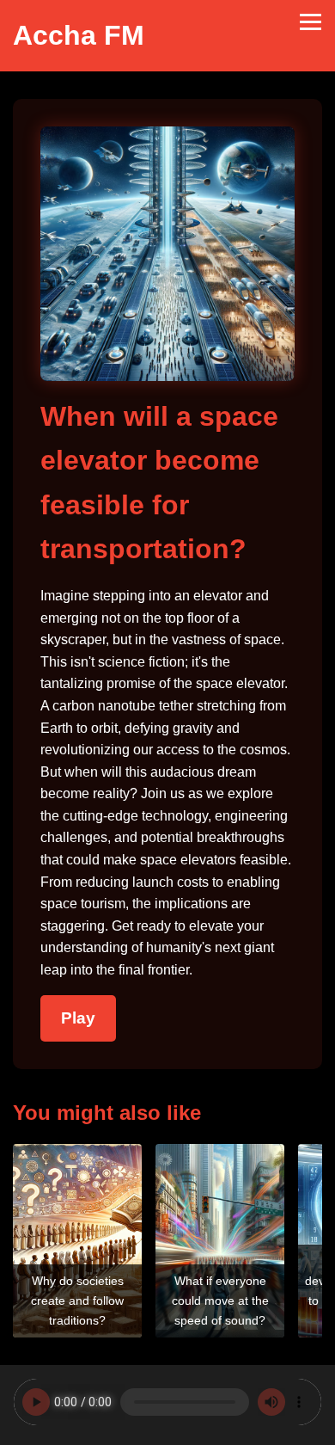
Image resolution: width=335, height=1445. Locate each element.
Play (78, 1018)
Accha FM (78, 35)
